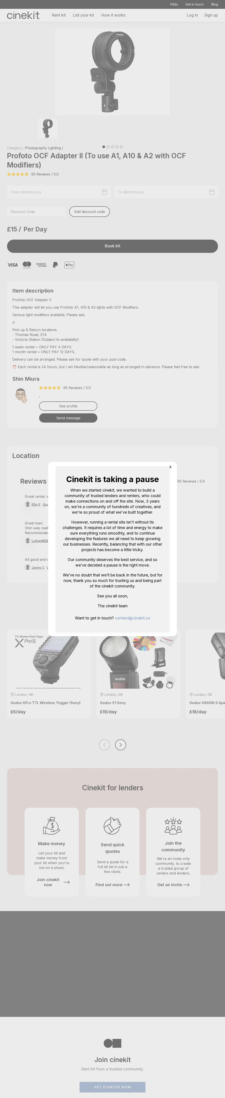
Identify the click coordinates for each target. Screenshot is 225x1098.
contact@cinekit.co (132, 618)
